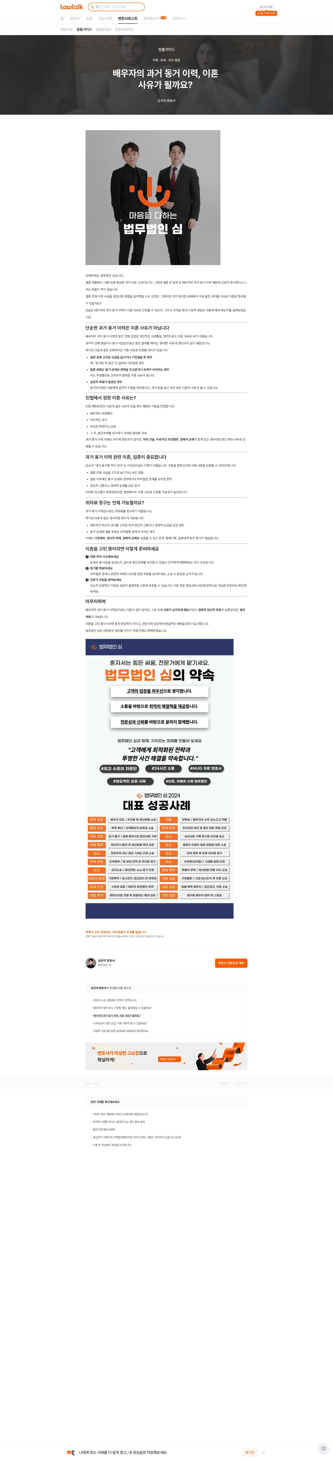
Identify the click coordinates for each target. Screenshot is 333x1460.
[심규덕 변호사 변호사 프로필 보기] (91, 963)
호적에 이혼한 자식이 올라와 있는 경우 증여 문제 (119, 1121)
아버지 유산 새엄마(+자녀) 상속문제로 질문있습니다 (120, 1114)
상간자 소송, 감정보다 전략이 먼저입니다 (114, 1000)
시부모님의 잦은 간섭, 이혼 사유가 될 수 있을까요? (120, 1023)
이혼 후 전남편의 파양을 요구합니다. (112, 1145)
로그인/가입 (266, 6)
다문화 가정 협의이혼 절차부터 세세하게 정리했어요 (120, 1031)
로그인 (250, 1452)
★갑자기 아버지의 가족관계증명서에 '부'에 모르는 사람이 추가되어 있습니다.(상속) (137, 1137)
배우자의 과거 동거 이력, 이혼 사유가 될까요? (117, 1015)
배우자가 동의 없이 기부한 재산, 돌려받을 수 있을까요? (122, 1007)
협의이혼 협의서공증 (104, 1129)
